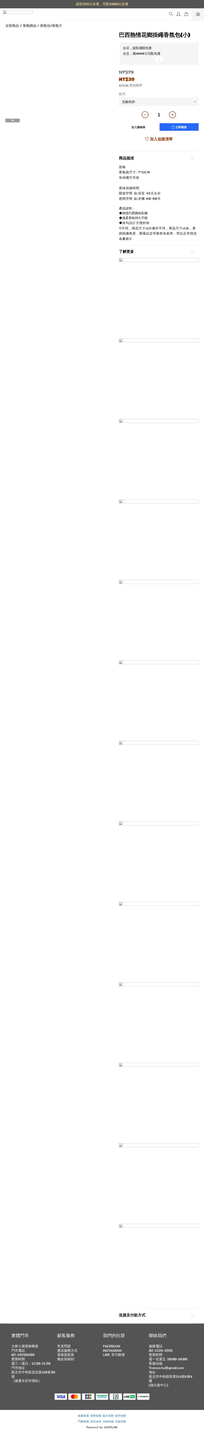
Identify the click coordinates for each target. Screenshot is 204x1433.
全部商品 (12, 25)
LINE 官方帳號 (114, 1354)
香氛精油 (29, 25)
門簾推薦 (83, 1421)
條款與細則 (65, 1359)
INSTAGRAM (112, 1350)
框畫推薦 (83, 1415)
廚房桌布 (95, 1421)
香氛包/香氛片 (51, 25)
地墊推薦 (95, 1415)
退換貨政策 (65, 1354)
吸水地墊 (108, 1415)
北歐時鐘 (108, 1421)
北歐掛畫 (120, 1421)
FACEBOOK (112, 1346)
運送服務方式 (67, 1350)
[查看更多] (159, 61)
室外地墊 (120, 1415)
